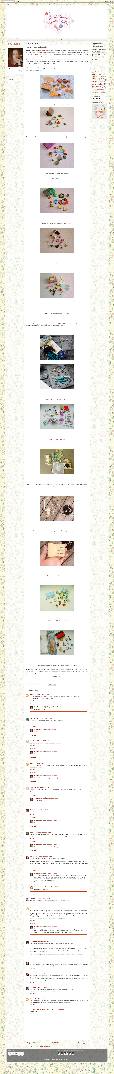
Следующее (30, 1043)
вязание (94, 64)
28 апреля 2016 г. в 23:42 (40, 908)
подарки (37, 687)
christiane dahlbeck (97, 84)
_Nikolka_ (32, 898)
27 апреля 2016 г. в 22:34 (42, 787)
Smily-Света (33, 740)
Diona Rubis (62, 324)
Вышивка (94, 62)
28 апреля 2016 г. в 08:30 (53, 798)
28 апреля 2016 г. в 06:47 (41, 809)
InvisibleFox (33, 941)
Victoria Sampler (97, 83)
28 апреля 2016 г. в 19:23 (43, 898)
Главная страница (53, 40)
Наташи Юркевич (45, 67)
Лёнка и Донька (34, 832)
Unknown (32, 694)
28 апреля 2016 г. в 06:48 (46, 832)
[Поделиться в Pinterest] (55, 685)
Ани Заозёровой (63, 399)
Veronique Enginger (97, 81)
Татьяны (51, 576)
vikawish (32, 787)
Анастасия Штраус (35, 973)
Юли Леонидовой (61, 620)
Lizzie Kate (101, 90)
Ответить (32, 700)
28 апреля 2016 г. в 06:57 (47, 856)
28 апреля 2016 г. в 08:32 (53, 873)
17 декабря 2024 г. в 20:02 (57, 1009)
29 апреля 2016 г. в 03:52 (53, 926)
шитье (93, 68)
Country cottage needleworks (98, 89)
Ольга (31, 809)
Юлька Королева (35, 856)
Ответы (34, 704)
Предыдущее (83, 1043)
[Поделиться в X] (51, 685)
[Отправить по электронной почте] (48, 685)
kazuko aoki (95, 86)
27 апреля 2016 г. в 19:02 (42, 763)
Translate (20, 1055)
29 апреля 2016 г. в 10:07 (44, 941)
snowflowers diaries (99, 87)
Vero (60, 178)
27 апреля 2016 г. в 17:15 (42, 694)
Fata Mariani (33, 987)
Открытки (64, 40)
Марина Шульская (35, 962)
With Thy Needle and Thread (98, 92)
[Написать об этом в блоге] (50, 685)
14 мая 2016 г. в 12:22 (43, 987)
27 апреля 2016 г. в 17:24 (44, 740)
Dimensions (94, 90)
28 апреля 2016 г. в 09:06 (51, 887)
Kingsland (103, 86)
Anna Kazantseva (39, 707)
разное (94, 66)
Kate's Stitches (34, 718)
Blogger (68, 1059)
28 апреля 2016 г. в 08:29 (53, 707)
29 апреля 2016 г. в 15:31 (48, 973)
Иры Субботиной (57, 263)
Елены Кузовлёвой (67, 223)
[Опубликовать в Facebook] (53, 685)
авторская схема (96, 75)
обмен (32, 687)
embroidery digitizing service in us (39, 1009)
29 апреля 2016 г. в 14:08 (48, 962)
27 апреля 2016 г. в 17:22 (46, 718)
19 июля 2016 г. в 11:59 (39, 998)
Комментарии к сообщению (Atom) (44, 1046)
